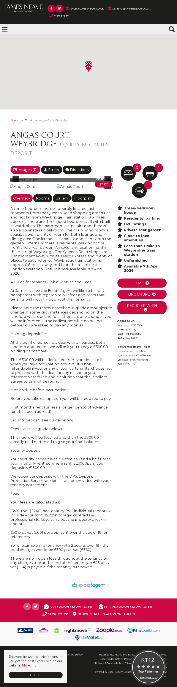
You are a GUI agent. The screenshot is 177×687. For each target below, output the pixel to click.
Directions (79, 170)
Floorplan (83, 198)
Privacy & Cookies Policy (109, 663)
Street (53, 170)
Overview (21, 198)
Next (108, 188)
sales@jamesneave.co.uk (134, 359)
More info (29, 665)
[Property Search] (172, 28)
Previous (16, 188)
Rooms (42, 198)
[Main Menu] (5, 29)
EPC (139, 283)
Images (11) (27, 170)
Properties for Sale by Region (115, 658)
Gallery (61, 198)
